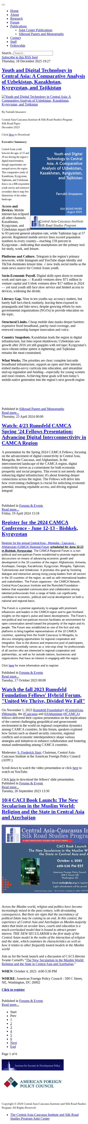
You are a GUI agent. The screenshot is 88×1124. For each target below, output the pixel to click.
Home (14, 11)
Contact (15, 38)
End (13, 1046)
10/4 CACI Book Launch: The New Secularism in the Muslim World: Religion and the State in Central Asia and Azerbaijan (43, 808)
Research (16, 18)
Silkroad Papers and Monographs (41, 34)
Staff (13, 41)
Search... (7, 53)
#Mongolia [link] (9, 714)
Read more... (10, 412)
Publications (18, 26)
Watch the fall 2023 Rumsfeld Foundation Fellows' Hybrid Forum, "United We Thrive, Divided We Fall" (43, 695)
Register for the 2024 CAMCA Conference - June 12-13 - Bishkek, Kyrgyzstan (40, 528)
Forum (14, 22)
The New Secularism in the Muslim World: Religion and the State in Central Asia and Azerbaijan (43, 962)
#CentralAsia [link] (74, 710)
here (11, 665)
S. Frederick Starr (29, 752)
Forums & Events (31, 505)
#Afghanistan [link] (53, 714)
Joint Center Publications (35, 30)
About (14, 14)
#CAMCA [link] (71, 714)
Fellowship (17, 45)
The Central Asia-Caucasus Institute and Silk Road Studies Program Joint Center (44, 1116)
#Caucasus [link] (30, 714)
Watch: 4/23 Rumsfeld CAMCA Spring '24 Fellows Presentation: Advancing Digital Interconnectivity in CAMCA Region (44, 434)
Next (13, 1043)
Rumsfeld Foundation (47, 710)
